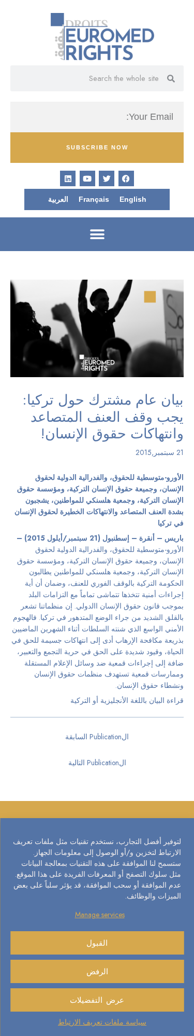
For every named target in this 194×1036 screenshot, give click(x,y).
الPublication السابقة (97, 736)
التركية (80, 700)
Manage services (100, 914)
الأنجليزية (114, 700)
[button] (97, 234)
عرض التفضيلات (97, 1000)
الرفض (97, 971)
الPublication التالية (97, 762)
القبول (97, 943)
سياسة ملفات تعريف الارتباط (102, 1022)
